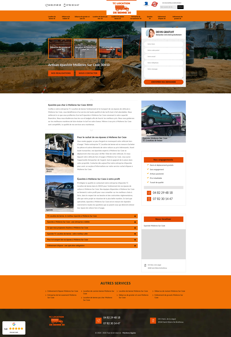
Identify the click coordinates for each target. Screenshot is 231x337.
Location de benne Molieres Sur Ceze (133, 291)
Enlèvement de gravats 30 (178, 17)
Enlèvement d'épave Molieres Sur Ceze (63, 291)
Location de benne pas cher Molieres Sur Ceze (97, 299)
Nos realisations (61, 73)
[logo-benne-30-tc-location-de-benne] (121, 7)
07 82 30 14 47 (72, 5)
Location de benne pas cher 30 (100, 17)
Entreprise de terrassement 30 (135, 17)
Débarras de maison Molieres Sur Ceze (170, 291)
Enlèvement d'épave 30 (162, 17)
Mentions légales (129, 333)
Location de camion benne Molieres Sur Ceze (98, 292)
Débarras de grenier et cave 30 (82, 17)
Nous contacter (88, 73)
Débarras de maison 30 (66, 17)
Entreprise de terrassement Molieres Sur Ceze (62, 296)
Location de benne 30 (52, 17)
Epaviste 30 (149, 17)
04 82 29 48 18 (54, 5)
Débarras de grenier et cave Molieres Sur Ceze (133, 296)
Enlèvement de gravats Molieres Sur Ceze (169, 296)
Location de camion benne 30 (117, 17)
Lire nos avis (14, 332)
